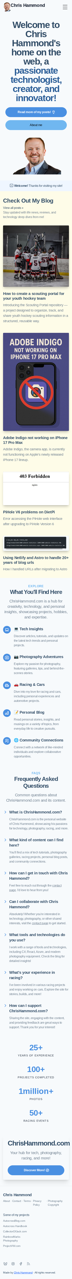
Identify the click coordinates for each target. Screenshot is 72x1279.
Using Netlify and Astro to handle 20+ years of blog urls (36, 560)
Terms (27, 1200)
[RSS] (28, 1264)
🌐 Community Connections (38, 740)
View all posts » (13, 207)
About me (36, 125)
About (6, 1200)
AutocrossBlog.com (14, 1220)
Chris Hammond (17, 1195)
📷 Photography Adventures (38, 657)
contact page (40, 923)
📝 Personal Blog (29, 712)
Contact (16, 1200)
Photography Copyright (55, 1202)
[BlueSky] (5, 1264)
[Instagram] (13, 1264)
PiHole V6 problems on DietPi (29, 512)
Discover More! (34, 1170)
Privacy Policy (37, 1202)
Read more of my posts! (34, 112)
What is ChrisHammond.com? (35, 812)
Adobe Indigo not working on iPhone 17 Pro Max (35, 440)
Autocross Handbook (15, 1226)
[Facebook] (21, 1264)
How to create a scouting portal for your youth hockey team (33, 296)
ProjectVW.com (12, 1245)
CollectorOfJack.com (15, 1231)
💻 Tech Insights (28, 629)
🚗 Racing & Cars (29, 684)
